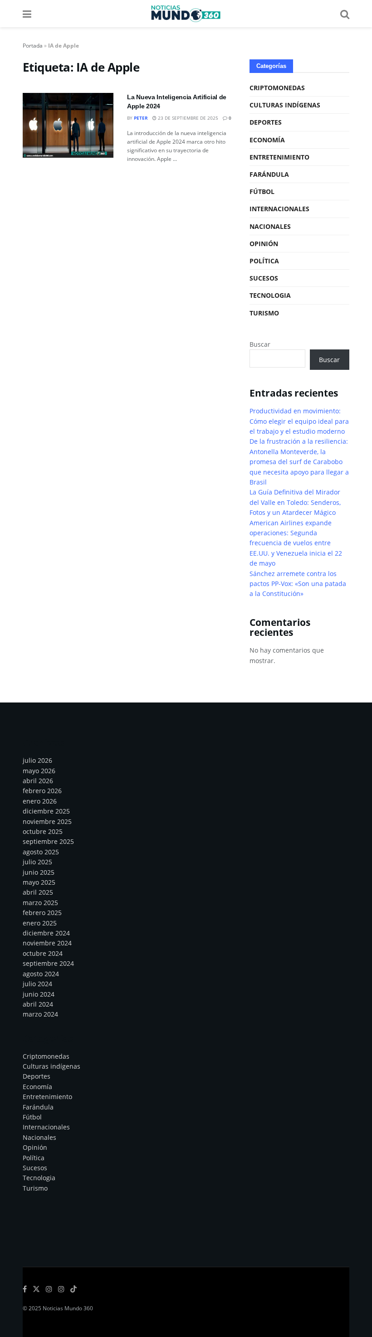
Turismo (264, 313)
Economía (267, 140)
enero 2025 (40, 923)
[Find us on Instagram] (49, 1289)
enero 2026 (40, 801)
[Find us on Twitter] (36, 1289)
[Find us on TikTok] (73, 1289)
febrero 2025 (42, 912)
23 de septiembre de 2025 (187, 118)
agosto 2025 (41, 852)
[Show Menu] (27, 13)
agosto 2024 (41, 973)
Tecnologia (270, 295)
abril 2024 (38, 1004)
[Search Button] (344, 13)
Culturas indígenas (285, 105)
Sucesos (264, 278)
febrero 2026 (42, 790)
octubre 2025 (43, 831)
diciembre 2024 (46, 933)
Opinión (264, 243)
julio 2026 (37, 760)
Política (264, 261)
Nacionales (270, 226)
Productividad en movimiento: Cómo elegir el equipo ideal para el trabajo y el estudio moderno (299, 421)
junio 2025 (38, 872)
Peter (141, 118)
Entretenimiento (279, 157)
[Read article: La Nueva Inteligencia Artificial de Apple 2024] (68, 125)
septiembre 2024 (48, 963)
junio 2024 (38, 994)
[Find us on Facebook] (25, 1289)
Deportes (266, 122)
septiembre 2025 (48, 841)
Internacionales (279, 208)
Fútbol (262, 191)
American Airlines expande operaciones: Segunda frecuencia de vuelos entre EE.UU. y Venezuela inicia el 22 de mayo (296, 543)
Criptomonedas (277, 87)
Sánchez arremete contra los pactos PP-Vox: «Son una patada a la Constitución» (298, 583)
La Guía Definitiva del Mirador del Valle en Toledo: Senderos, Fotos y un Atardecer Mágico (295, 502)
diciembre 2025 (46, 811)
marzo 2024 (40, 1014)
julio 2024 (37, 983)
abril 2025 (38, 892)
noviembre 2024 (47, 943)
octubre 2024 (43, 953)
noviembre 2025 (47, 821)
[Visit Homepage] (185, 14)
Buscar (260, 344)
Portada (33, 45)
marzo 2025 (40, 902)
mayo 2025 (39, 882)
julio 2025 (37, 861)
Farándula (269, 174)
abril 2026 (38, 780)
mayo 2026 (39, 770)
